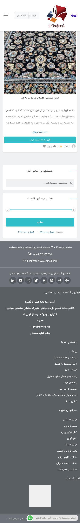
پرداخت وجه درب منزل (65, 358)
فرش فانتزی (71, 445)
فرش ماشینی (70, 420)
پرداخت (73, 351)
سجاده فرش (70, 426)
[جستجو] (71, 183)
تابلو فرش (72, 438)
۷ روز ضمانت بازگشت (66, 364)
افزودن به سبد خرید (40, 140)
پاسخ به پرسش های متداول (62, 376)
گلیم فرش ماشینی (67, 451)
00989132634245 (42, 254)
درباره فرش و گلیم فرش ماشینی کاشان (56, 395)
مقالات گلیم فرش (67, 457)
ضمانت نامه (71, 370)
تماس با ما (71, 401)
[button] (9, 58)
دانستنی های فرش (67, 469)
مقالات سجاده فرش (66, 463)
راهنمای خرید (70, 382)
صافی (40, 222)
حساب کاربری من (68, 389)
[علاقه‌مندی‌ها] (44, 146)
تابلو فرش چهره (69, 432)
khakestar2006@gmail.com (42, 261)
